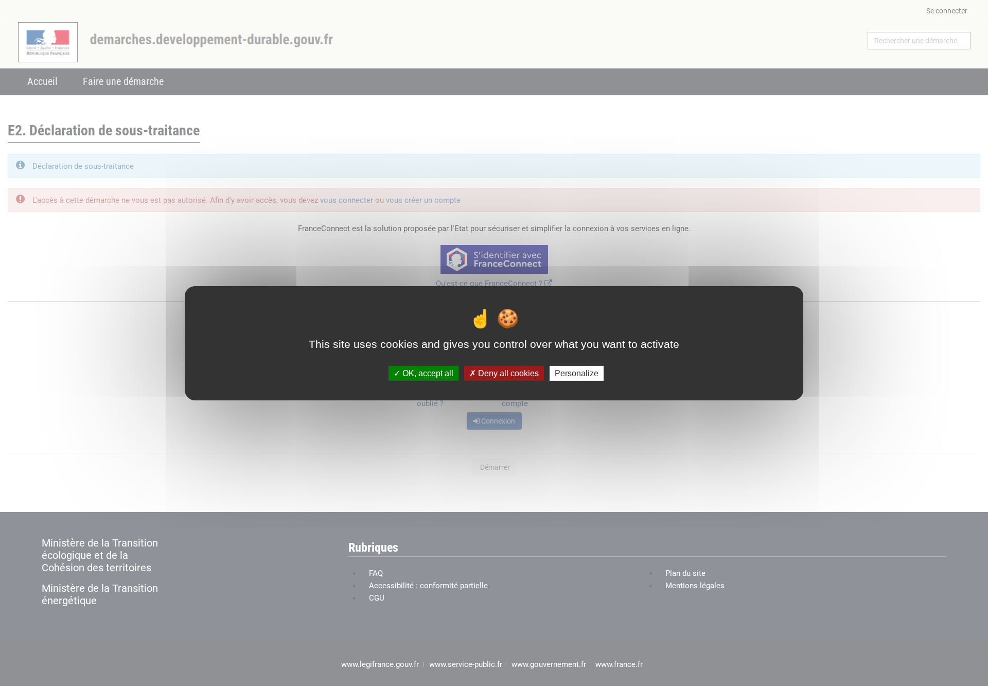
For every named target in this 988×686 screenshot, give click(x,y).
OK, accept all (426, 372)
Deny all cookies (507, 372)
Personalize (576, 372)
